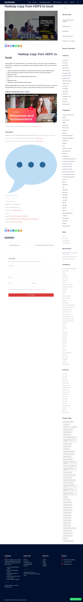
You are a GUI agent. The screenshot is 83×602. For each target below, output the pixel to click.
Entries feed (65, 238)
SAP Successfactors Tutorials (69, 528)
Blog (65, 2)
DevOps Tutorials (67, 434)
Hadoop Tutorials (9, 237)
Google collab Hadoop (14, 245)
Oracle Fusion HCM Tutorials (69, 474)
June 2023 (65, 88)
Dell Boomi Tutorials (68, 432)
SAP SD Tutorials (67, 525)
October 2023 (66, 78)
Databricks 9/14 (66, 26)
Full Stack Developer (67, 135)
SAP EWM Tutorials (67, 510)
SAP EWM (65, 195)
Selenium (64, 215)
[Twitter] (11, 46)
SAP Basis (65, 192)
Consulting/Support (28, 564)
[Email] (18, 46)
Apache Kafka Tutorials (68, 421)
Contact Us (72, 2)
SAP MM (64, 205)
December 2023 (66, 73)
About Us (25, 559)
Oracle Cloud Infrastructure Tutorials (69, 462)
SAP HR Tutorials (67, 517)
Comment (11, 265)
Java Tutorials (66, 448)
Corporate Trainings (28, 562)
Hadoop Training (39, 141)
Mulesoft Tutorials (67, 456)
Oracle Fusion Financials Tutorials (68, 469)
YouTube (44, 559)
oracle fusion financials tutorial (70, 465)
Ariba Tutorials (66, 424)
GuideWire (65, 140)
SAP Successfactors (67, 213)
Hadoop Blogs (39, 138)
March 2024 (65, 68)
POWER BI (66, 497)
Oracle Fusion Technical (68, 171)
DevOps (64, 133)
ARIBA (64, 122)
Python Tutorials (67, 499)
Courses (34, 2)
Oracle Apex (65, 156)
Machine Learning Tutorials (69, 451)
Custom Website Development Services (44, 245)
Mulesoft (64, 153)
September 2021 (66, 96)
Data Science (65, 127)
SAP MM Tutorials (67, 520)
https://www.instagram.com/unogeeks (19, 216)
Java (63, 146)
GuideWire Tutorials (67, 443)
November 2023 (66, 75)
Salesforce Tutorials (68, 502)
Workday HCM (66, 226)
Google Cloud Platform (68, 138)
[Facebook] (6, 46)
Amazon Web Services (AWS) (69, 268)
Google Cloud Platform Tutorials (68, 440)
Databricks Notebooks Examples (68, 20)
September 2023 (66, 81)
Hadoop (64, 143)
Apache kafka (65, 120)
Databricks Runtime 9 (67, 36)
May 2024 (65, 62)
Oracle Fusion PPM (67, 166)
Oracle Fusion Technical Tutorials (68, 486)
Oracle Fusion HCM (67, 164)
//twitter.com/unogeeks (17, 221)
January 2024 (66, 70)
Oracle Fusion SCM (67, 169)
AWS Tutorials (66, 426)
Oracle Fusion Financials (68, 161)
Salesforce (65, 184)
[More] (21, 46)
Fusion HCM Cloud (57, 2)
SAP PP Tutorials (67, 522)
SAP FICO (64, 197)
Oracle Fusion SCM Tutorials (69, 480)
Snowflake (65, 221)
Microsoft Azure (66, 151)
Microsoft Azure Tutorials (69, 454)
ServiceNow (65, 218)
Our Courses (26, 561)
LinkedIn (44, 562)
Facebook (44, 564)
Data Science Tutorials (68, 429)
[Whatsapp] (16, 46)
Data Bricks (65, 125)
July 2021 (64, 99)
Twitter (43, 561)
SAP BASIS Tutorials (68, 507)
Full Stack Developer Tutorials (70, 437)
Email (10, 283)
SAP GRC (64, 200)
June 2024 (65, 60)
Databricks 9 (65, 31)
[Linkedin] (13, 46)
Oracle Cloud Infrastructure (69, 158)
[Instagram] (8, 46)
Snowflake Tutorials (68, 535)
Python (64, 182)
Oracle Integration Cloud (44, 2)
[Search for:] (70, 8)
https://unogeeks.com (17, 210)
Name (10, 277)
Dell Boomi (65, 130)
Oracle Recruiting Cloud (68, 177)
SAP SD (64, 210)
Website (34, 283)
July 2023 (65, 86)
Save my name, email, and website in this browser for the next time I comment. (28, 289)
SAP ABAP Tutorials (67, 504)
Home (29, 2)
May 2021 (64, 101)
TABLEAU (65, 538)
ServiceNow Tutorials (68, 533)
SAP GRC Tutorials (67, 515)
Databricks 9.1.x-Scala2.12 (68, 41)
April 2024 (65, 65)
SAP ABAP (65, 189)
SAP (63, 187)
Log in (63, 236)
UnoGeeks (10, 2)
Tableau (64, 223)
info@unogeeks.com (67, 564)
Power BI (64, 179)
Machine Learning (67, 148)
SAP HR (64, 202)
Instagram (44, 565)
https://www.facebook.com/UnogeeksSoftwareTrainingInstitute (24, 219)
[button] (76, 599)
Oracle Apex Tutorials (68, 459)
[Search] (77, 2)
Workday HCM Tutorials (68, 540)
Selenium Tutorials (67, 530)
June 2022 (65, 91)
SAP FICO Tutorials (67, 512)
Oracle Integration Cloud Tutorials (68, 490)
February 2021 (66, 104)
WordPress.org (65, 243)
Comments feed (66, 240)
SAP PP (64, 208)
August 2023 (65, 83)
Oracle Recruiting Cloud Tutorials (68, 494)
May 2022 (65, 93)
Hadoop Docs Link (37, 126)
